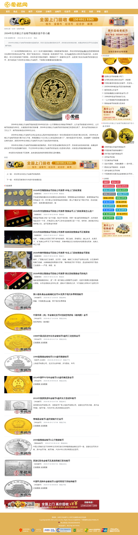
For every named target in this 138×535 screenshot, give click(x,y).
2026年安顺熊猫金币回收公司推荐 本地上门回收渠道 (57, 190)
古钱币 (48, 11)
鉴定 (106, 11)
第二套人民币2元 (108, 210)
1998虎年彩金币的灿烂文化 (114, 97)
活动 (23, 11)
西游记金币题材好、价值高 (114, 167)
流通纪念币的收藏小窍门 (113, 76)
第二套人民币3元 (122, 206)
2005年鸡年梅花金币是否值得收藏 (117, 86)
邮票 (76, 11)
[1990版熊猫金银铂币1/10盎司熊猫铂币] (18, 372)
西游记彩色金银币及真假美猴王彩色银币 (51, 461)
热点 (15, 11)
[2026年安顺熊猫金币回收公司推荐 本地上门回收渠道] (18, 205)
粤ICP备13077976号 (73, 525)
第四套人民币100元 (109, 194)
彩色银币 (38, 464)
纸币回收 (119, 218)
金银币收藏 (20, 29)
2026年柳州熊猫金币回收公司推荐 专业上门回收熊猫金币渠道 (61, 253)
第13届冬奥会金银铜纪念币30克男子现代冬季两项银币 (58, 294)
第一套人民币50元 (109, 214)
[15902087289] (51, 509)
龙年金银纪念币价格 (112, 170)
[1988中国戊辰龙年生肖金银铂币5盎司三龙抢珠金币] (18, 351)
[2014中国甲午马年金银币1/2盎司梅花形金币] (18, 393)
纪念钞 (39, 11)
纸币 (30, 11)
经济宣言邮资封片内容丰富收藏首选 (28, 180)
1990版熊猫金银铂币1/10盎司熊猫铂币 (51, 357)
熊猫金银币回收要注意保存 (114, 103)
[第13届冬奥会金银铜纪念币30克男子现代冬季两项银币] (18, 309)
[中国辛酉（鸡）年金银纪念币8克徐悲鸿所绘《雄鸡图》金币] (18, 330)
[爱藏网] (15, 5)
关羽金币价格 (109, 157)
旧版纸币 (106, 182)
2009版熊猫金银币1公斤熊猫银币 (48, 440)
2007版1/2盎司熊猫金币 (113, 154)
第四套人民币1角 (121, 198)
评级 (99, 11)
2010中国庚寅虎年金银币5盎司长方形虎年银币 (54, 398)
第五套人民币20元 (109, 190)
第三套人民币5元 (108, 202)
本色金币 (38, 318)
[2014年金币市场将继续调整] (118, 73)
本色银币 (38, 297)
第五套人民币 (116, 182)
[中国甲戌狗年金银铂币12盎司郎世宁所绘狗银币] (18, 497)
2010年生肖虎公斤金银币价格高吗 (27, 174)
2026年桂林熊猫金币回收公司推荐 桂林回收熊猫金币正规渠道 (61, 232)
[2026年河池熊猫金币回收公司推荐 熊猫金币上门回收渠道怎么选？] (18, 226)
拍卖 (91, 11)
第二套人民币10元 (109, 206)
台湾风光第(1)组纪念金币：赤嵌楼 (117, 80)
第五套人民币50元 (122, 186)
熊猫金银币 (38, 443)
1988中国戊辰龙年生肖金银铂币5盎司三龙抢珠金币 (56, 336)
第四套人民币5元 (123, 194)
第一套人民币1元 (108, 218)
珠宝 (83, 11)
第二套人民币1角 (121, 210)
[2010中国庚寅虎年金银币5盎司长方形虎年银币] (18, 413)
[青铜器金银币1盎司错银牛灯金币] (18, 434)
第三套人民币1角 (121, 202)
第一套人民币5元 (122, 214)
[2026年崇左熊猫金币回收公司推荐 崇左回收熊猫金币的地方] (18, 289)
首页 (8, 11)
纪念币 (67, 11)
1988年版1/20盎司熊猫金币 (114, 147)
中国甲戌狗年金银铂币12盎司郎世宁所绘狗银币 (55, 481)
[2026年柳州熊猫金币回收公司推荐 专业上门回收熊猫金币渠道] (18, 268)
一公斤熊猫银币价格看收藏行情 (116, 100)
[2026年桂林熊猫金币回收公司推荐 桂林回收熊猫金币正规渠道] (18, 247)
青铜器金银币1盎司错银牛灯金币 (48, 419)
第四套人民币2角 (108, 198)
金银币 (58, 11)
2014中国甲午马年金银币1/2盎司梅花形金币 (53, 377)
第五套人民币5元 (122, 190)
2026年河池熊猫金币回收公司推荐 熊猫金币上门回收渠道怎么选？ (63, 211)
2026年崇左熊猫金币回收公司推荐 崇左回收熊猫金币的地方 (60, 273)
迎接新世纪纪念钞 (109, 186)
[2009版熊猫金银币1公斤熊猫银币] (18, 455)
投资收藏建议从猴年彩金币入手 (116, 93)
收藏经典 (38, 193)
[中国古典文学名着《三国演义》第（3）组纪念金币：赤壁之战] (118, 144)
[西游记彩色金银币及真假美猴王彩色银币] (18, 476)
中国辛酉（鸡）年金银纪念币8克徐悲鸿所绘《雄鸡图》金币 (60, 315)
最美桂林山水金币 (111, 90)
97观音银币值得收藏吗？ (114, 150)
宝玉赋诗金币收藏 (111, 160)
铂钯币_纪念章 (40, 360)
